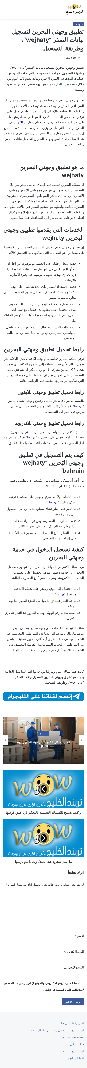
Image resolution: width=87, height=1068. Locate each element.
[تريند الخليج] (74, 9)
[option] (43, 740)
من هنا (31, 437)
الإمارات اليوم (76, 1058)
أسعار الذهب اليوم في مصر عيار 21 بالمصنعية (57, 1030)
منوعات (79, 24)
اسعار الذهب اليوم (73, 1051)
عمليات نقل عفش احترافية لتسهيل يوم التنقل (44, 744)
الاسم (79, 935)
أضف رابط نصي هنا (72, 1023)
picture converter (72, 1037)
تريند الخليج (61, 84)
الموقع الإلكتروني (74, 967)
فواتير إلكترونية (75, 1044)
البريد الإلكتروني (73, 951)
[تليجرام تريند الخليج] (43, 696)
